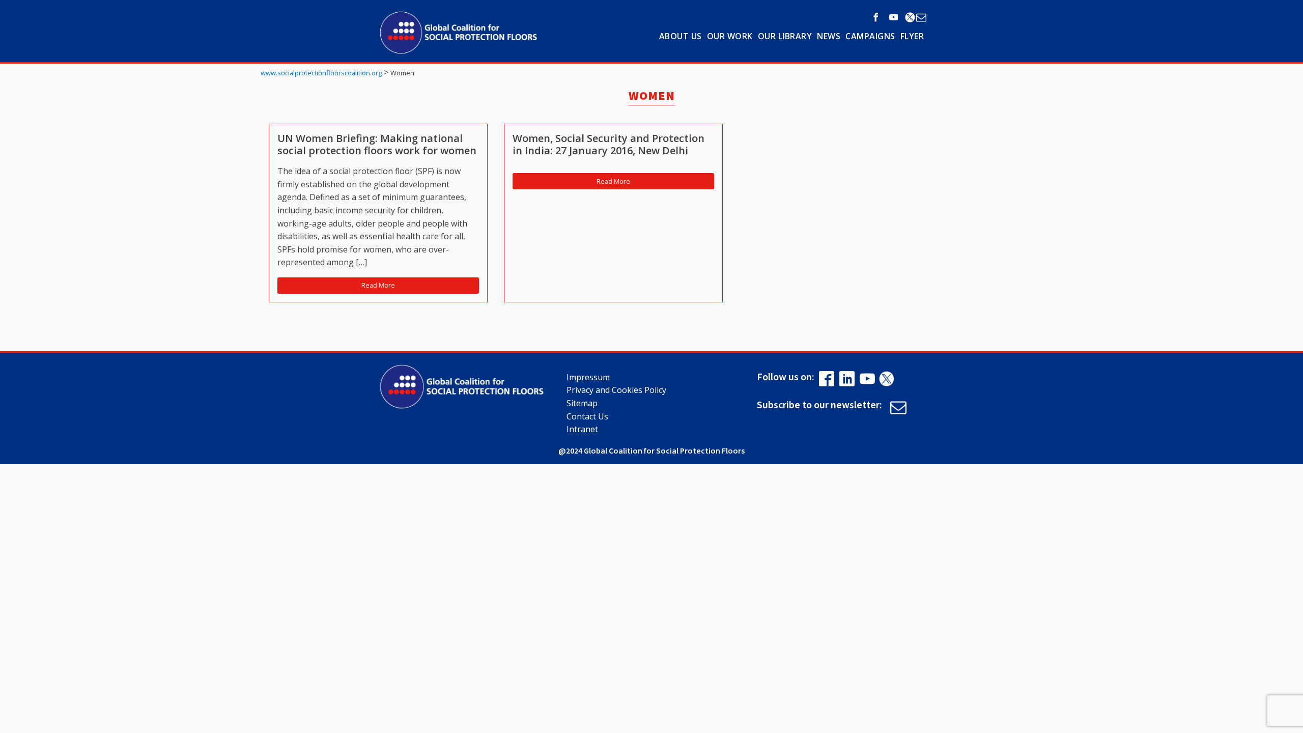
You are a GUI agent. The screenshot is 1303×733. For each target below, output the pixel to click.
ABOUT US (680, 36)
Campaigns (870, 36)
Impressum (588, 377)
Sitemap (582, 403)
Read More (378, 285)
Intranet (582, 429)
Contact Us (587, 416)
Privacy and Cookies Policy (616, 390)
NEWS (828, 36)
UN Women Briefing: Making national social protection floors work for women (376, 144)
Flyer (912, 36)
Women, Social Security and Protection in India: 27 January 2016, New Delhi (608, 144)
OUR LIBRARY (785, 36)
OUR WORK (730, 36)
